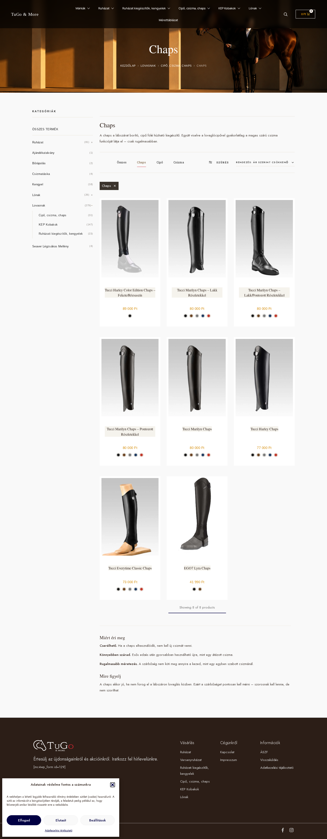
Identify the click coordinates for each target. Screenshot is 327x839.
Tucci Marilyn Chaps (197, 429)
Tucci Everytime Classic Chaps (130, 568)
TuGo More (25, 14)
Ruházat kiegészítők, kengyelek (144, 8)
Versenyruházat (191, 759)
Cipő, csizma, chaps (192, 8)
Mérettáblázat (168, 20)
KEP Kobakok (227, 8)
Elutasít (61, 820)
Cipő (160, 162)
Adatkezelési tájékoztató (58, 831)
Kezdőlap (128, 65)
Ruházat (103, 8)
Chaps (141, 162)
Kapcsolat (227, 752)
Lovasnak (148, 65)
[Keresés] (285, 14)
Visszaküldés (269, 759)
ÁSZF (264, 752)
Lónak (253, 8)
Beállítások (97, 820)
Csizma (179, 162)
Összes (122, 162)
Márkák (80, 8)
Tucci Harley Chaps (264, 429)
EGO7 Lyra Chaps (197, 568)
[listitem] (130, 316)
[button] (112, 785)
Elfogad (24, 820)
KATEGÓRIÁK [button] (44, 111)
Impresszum (228, 759)
